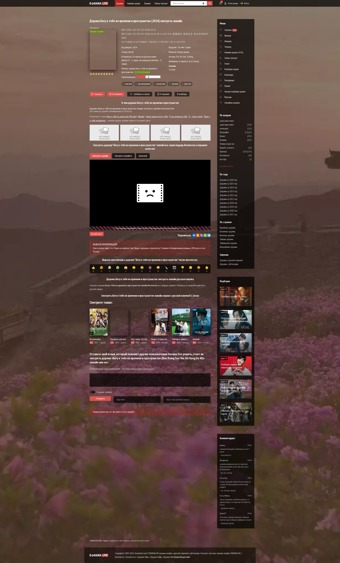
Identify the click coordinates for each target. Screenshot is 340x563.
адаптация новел (235, 120)
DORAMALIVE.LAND (96, 541)
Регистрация (233, 3)
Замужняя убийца (228, 508)
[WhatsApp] (205, 235)
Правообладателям (182, 557)
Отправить (100, 398)
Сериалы (105, 541)
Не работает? (96, 233)
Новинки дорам (133, 3)
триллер (175, 83)
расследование (144, 83)
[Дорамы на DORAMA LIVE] (99, 3)
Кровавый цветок (227, 523)
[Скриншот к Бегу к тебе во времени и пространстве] (104, 133)
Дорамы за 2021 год (228, 199)
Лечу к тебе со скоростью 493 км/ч (121, 116)
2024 (135, 47)
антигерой (232, 128)
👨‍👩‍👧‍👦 (174, 269)
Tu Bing (190, 56)
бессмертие (232, 155)
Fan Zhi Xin (181, 56)
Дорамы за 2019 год (228, 206)
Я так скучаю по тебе (178, 116)
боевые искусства (235, 143)
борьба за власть (235, 147)
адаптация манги (235, 124)
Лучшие (147, 3)
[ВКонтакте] (194, 235)
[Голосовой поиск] (203, 3)
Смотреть (99, 94)
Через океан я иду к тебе (157, 116)
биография (232, 132)
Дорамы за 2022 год (228, 195)
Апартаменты (226, 455)
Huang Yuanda (183, 51)
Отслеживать (117, 94)
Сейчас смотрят (161, 3)
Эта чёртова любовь (228, 491)
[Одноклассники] (197, 235)
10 (114, 74)
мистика (129, 83)
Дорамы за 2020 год (228, 202)
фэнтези (187, 83)
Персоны (227, 97)
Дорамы (119, 3)
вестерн (231, 159)
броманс (231, 151)
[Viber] (201, 235)
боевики (231, 140)
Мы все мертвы (226, 473)
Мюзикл (141, 116)
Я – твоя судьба (196, 116)
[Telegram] (209, 235)
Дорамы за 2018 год (228, 210)
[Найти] (209, 3)
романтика (161, 83)
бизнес (230, 136)
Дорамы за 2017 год (228, 214)
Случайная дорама (232, 102)
